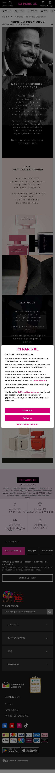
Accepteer (27, 410)
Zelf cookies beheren (27, 424)
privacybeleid (40, 380)
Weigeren (27, 418)
